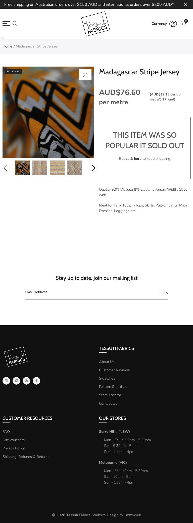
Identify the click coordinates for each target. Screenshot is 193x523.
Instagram (6, 381)
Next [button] (93, 168)
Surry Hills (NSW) (114, 431)
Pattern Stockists (113, 386)
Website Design (105, 514)
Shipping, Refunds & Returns (26, 456)
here (137, 158)
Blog (16, 381)
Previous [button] (6, 168)
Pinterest (26, 381)
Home (7, 46)
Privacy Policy (14, 448)
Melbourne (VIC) (113, 462)
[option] (48, 112)
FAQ (6, 431)
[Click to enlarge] (85, 74)
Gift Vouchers (14, 439)
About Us (107, 361)
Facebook (36, 381)
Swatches (107, 378)
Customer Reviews (114, 370)
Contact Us (108, 403)
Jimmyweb (132, 514)
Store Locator (110, 394)
